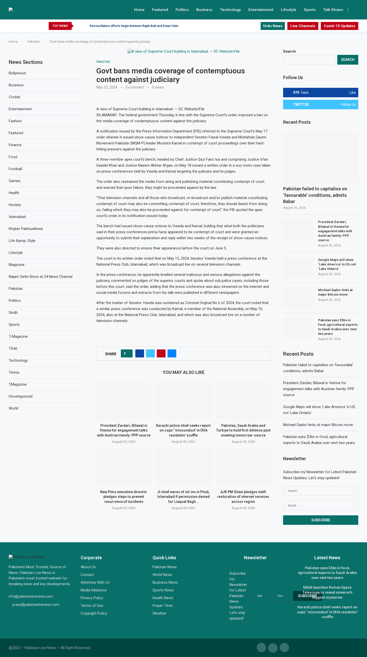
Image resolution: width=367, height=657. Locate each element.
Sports (310, 9)
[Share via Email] (172, 353)
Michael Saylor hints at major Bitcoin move (335, 292)
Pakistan (33, 41)
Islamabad (17, 217)
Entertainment (260, 9)
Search (289, 51)
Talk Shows (333, 9)
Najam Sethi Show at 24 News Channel (40, 276)
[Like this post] (128, 353)
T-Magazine (18, 336)
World (13, 408)
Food (13, 157)
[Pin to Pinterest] (161, 353)
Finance (15, 145)
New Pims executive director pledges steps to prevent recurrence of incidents (123, 497)
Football (15, 169)
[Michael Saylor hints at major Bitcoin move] (298, 298)
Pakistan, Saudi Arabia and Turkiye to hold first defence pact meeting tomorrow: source (243, 430)
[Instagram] (256, 26)
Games (14, 181)
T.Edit (13, 348)
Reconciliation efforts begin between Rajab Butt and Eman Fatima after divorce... (146, 26)
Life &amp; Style (22, 240)
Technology (230, 9)
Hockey (15, 205)
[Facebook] (245, 26)
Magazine (16, 264)
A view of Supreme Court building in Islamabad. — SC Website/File (150, 109)
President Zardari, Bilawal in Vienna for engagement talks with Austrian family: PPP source (124, 430)
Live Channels (302, 26)
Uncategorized (20, 396)
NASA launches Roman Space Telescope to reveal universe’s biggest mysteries (327, 592)
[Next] (85, 26)
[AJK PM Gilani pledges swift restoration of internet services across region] (243, 467)
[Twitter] (250, 26)
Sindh (13, 312)
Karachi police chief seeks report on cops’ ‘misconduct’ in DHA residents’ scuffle (183, 430)
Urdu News (272, 26)
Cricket (14, 97)
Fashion (15, 121)
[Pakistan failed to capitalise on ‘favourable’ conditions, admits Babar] (320, 158)
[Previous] (78, 26)
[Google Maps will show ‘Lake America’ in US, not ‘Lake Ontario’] (298, 268)
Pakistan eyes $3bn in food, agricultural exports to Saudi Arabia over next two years (338, 327)
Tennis (14, 372)
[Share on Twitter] (150, 353)
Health (14, 193)
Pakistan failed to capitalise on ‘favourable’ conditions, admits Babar (315, 195)
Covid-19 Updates (339, 26)
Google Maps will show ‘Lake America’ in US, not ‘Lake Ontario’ (337, 264)
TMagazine (18, 384)
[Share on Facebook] (139, 353)
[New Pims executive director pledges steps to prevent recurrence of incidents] (123, 467)
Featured (160, 9)
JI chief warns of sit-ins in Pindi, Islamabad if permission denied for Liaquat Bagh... (183, 497)
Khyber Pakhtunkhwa (26, 228)
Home (139, 9)
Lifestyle (288, 9)
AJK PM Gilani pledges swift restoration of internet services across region (243, 497)
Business (204, 9)
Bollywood (17, 73)
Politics (182, 9)
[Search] (355, 10)
